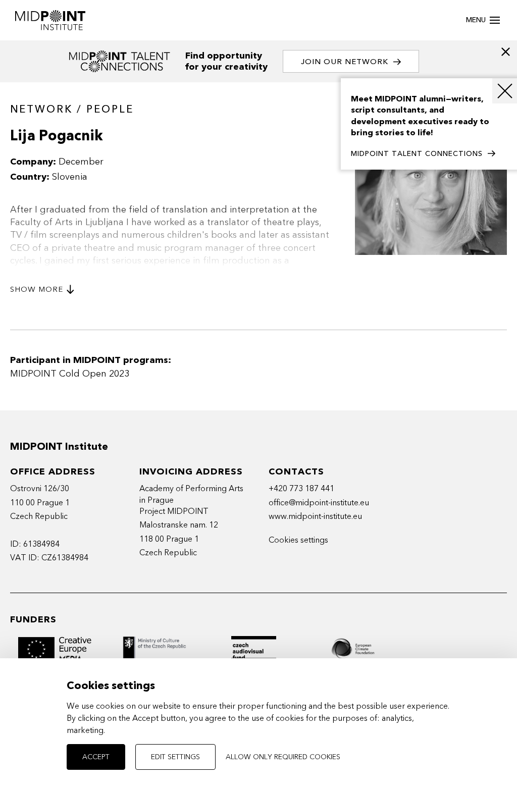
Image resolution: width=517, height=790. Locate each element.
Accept (96, 757)
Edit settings (175, 757)
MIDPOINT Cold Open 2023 (69, 373)
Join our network (344, 62)
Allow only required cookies (283, 757)
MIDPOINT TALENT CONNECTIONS (417, 154)
